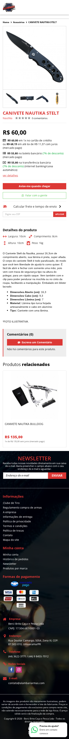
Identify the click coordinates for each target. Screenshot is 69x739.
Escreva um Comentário (36, 342)
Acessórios (18, 22)
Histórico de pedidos (15, 559)
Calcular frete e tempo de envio (35, 206)
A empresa (9, 512)
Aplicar (59, 214)
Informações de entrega (17, 516)
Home (6, 22)
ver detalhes (10, 175)
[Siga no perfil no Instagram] (19, 670)
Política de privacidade (17, 521)
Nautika (7, 118)
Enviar (57, 475)
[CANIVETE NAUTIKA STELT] (12, 98)
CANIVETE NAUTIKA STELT (42, 22)
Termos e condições (15, 526)
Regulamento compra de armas (22, 507)
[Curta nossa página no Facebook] (11, 670)
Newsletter (9, 563)
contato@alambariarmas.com (26, 683)
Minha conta (10, 554)
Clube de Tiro (11, 503)
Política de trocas (13, 530)
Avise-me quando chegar (34, 186)
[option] (12, 98)
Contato (8, 535)
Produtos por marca (15, 568)
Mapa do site (11, 540)
